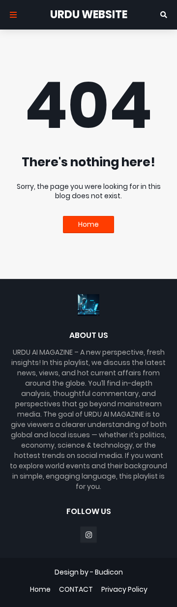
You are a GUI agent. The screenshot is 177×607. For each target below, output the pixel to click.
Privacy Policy (124, 589)
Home (88, 224)
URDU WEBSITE (88, 14)
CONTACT (76, 589)
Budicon (109, 572)
